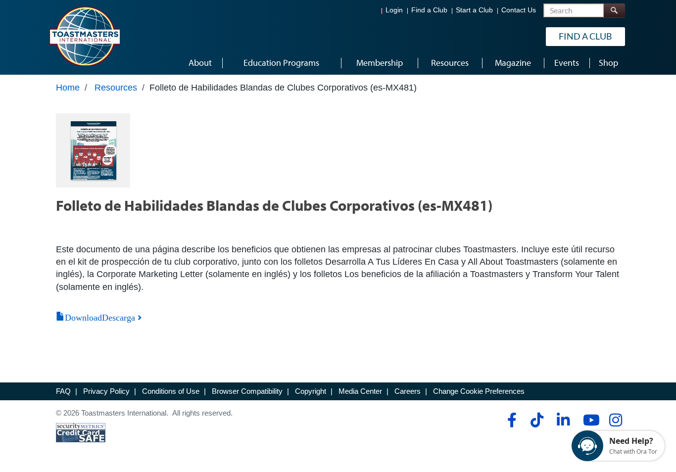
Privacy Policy (106, 391)
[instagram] (615, 420)
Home (68, 88)
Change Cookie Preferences (479, 391)
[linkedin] (563, 420)
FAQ (63, 391)
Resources (116, 88)
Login (394, 10)
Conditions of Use (170, 391)
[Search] (614, 10)
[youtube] (589, 420)
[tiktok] (537, 420)
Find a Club (429, 10)
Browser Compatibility (247, 391)
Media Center (360, 391)
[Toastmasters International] (84, 35)
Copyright (310, 391)
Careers (407, 391)
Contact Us (518, 10)
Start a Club (474, 10)
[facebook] (510, 420)
